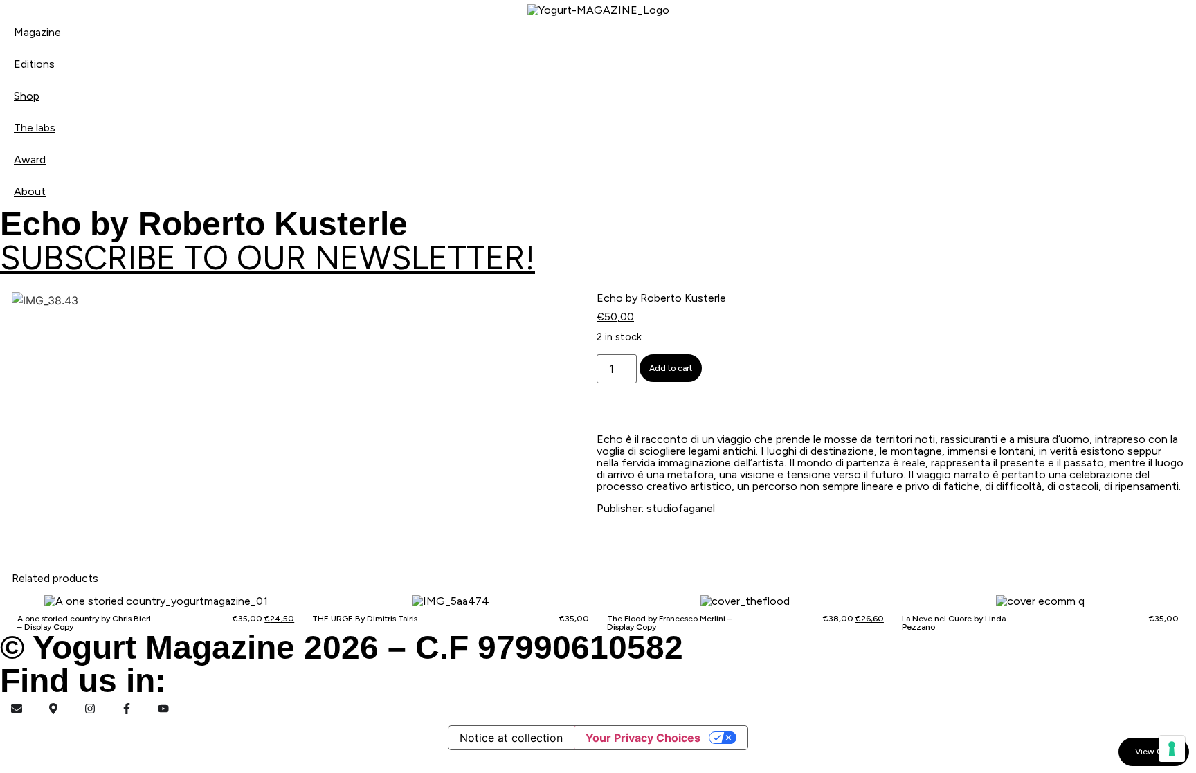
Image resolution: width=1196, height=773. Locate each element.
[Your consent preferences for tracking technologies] (1172, 749)
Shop (26, 95)
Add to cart (670, 368)
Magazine (37, 32)
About (30, 191)
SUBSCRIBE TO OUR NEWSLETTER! (267, 257)
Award (30, 159)
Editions (34, 64)
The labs (34, 127)
